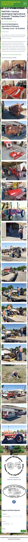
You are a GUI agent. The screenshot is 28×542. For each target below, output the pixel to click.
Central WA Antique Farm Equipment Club (11, 3)
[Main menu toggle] (25, 3)
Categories (4, 514)
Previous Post (14, 447)
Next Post (14, 450)
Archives (4, 521)
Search (23, 531)
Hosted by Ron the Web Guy (14, 539)
